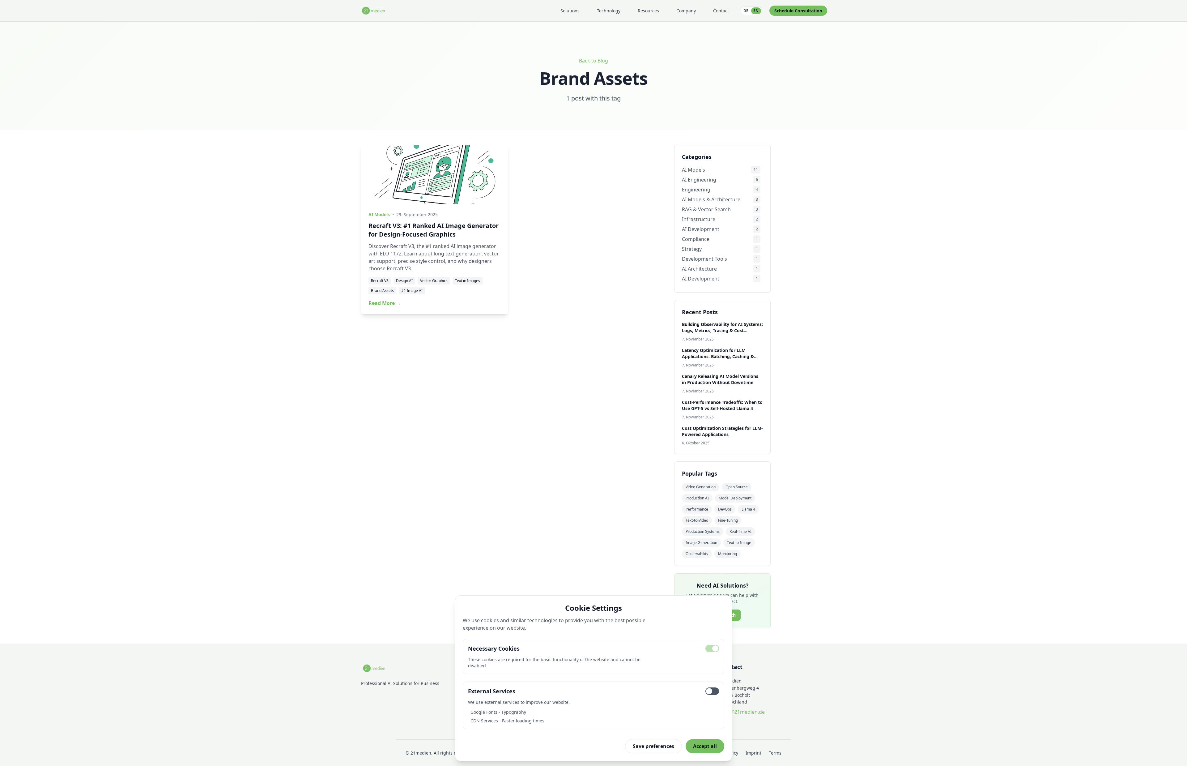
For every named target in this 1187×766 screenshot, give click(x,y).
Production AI (697, 498)
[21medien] (374, 11)
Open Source (736, 487)
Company (686, 11)
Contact (721, 11)
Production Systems (703, 531)
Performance (697, 509)
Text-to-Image (739, 542)
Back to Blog (593, 60)
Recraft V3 (380, 280)
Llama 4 (748, 509)
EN (756, 10)
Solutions (570, 11)
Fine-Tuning (728, 520)
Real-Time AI (740, 531)
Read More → (384, 303)
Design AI (404, 280)
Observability (697, 553)
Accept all (705, 746)
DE (745, 10)
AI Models (379, 214)
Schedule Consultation (798, 11)
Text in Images (467, 280)
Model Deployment (735, 498)
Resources (648, 11)
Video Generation (701, 487)
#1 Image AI (412, 290)
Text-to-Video (697, 520)
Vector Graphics (434, 280)
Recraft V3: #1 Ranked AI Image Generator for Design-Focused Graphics (433, 229)
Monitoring (727, 553)
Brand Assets (382, 290)
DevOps (725, 509)
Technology (608, 11)
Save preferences (653, 746)
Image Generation (701, 542)
